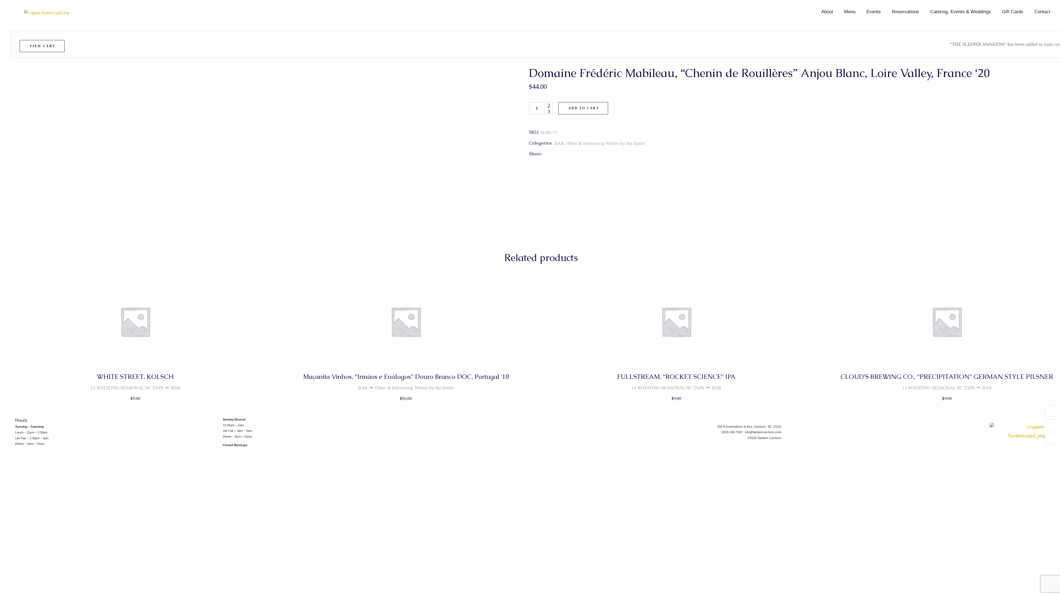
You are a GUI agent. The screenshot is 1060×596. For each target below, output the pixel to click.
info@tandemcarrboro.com (763, 432)
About (827, 11)
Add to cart (583, 108)
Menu (849, 11)
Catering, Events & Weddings (960, 11)
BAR (559, 143)
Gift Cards (1012, 11)
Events (873, 11)
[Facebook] (1050, 411)
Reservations (905, 11)
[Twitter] (1050, 424)
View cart (42, 46)
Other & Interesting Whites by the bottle (605, 143)
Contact (1042, 11)
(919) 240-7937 (733, 432)
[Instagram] (1050, 438)
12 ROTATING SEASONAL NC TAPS (127, 387)
